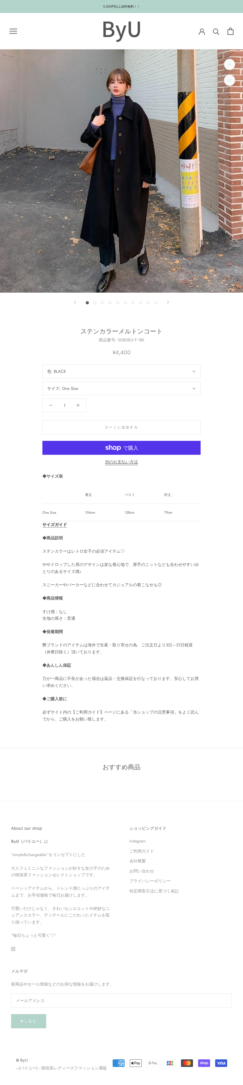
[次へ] (168, 302)
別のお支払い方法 (121, 462)
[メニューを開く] (13, 31)
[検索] (216, 31)
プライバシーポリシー (150, 881)
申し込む (28, 1021)
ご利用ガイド (141, 851)
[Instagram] (13, 948)
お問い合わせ (141, 871)
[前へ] (75, 302)
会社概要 (137, 861)
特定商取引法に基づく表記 (154, 891)
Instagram (137, 841)
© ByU (22, 1060)
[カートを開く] (230, 31)
